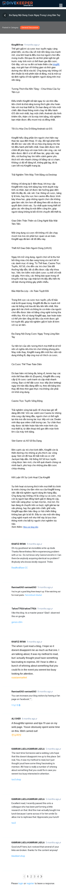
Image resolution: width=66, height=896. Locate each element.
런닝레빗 (16, 735)
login (20, 883)
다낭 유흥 (16, 705)
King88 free (17, 45)
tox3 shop (16, 779)
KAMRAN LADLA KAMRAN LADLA (28, 749)
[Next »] (41, 876)
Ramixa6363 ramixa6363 (24, 587)
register (30, 883)
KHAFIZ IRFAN (19, 544)
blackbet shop (18, 856)
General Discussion (29, 28)
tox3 (14, 823)
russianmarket (19, 677)
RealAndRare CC (20, 567)
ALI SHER (16, 718)
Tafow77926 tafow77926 (24, 608)
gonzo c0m (17, 622)
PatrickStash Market (33, 595)
